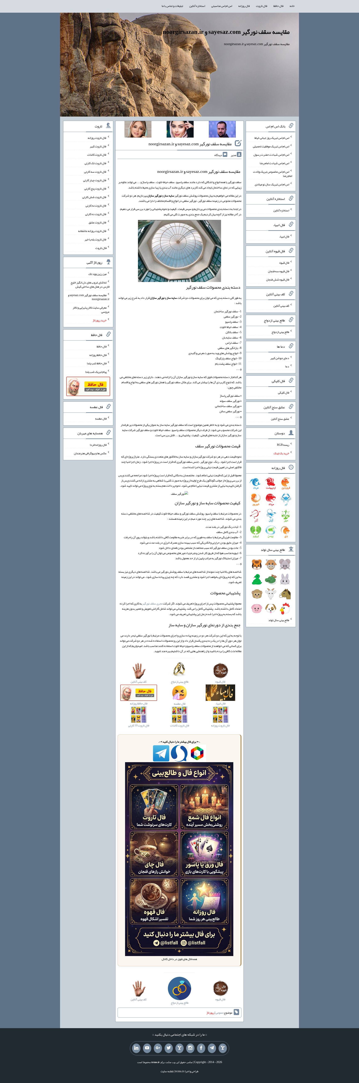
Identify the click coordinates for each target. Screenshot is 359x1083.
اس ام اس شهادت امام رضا (274, 163)
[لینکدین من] (136, 1048)
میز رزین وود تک (98, 274)
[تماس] (179, 1048)
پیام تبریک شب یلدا (96, 372)
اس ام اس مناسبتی (221, 6)
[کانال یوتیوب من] (147, 1048)
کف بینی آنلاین (281, 306)
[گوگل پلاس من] (158, 1048)
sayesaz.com (197, 171)
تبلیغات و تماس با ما (172, 6)
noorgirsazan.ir (170, 171)
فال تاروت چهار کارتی (95, 180)
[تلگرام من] (212, 1048)
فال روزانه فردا (98, 445)
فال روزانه (244, 6)
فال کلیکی (283, 392)
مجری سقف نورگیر (152, 603)
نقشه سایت (167, 1071)
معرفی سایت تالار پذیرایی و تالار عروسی (91, 310)
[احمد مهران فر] (222, 130)
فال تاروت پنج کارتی (95, 188)
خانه (292, 6)
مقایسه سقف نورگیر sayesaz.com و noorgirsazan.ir (226, 32)
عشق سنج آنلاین (280, 418)
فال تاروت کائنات (97, 155)
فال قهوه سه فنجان (278, 271)
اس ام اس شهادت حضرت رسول (271, 155)
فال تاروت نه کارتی (96, 205)
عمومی (219, 1012)
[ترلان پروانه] (180, 130)
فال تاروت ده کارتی (96, 214)
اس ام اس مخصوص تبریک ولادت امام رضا (272, 174)
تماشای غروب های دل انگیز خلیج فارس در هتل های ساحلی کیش (90, 284)
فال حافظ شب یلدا (97, 363)
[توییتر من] (169, 1048)
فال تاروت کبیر (98, 146)
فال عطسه (101, 418)
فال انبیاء (284, 236)
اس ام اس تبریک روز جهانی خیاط (271, 138)
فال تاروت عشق (98, 222)
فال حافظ (278, 6)
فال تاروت (261, 6)
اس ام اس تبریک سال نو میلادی (272, 184)
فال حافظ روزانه (98, 355)
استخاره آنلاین (197, 6)
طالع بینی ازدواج (280, 332)
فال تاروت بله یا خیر (96, 239)
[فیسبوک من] (201, 1048)
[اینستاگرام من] (190, 1048)
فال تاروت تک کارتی (96, 163)
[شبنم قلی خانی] (137, 130)
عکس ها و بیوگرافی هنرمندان (90, 453)
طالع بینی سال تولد (278, 620)
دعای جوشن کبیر (279, 358)
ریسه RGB (283, 445)
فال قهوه (284, 263)
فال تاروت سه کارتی (95, 172)
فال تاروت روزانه (97, 138)
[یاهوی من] (223, 1048)
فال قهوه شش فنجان (277, 279)
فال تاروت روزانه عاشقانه (92, 231)
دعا (287, 366)
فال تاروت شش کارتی (94, 197)
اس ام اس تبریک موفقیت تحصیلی (271, 146)
